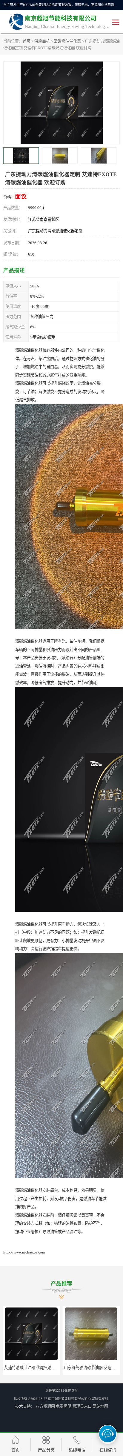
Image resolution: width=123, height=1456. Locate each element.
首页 (26, 41)
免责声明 (63, 1406)
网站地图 (100, 1406)
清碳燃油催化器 (67, 41)
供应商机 (42, 41)
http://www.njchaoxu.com (24, 1252)
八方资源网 (45, 1406)
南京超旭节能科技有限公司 (67, 1398)
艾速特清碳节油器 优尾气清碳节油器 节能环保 (44, 1367)
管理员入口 (82, 1406)
